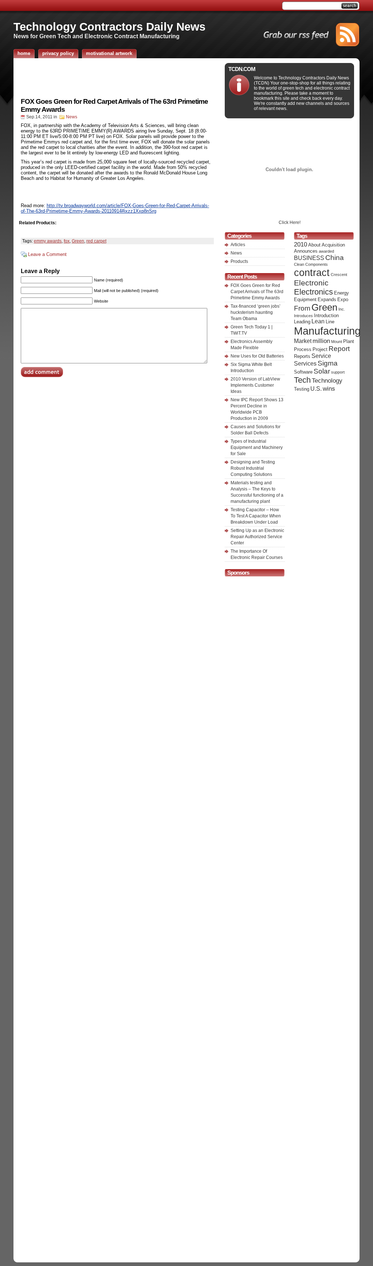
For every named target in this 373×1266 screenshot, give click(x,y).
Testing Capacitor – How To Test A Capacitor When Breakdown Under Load (256, 516)
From (302, 308)
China (334, 257)
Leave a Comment (47, 254)
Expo (342, 299)
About (314, 245)
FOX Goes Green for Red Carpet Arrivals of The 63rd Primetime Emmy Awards (257, 291)
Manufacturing (327, 331)
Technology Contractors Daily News (109, 26)
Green (78, 241)
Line (330, 321)
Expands (327, 299)
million (321, 340)
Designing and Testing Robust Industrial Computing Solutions (253, 468)
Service (321, 356)
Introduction (326, 315)
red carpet (96, 241)
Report (339, 348)
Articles (238, 244)
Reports (302, 356)
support (338, 372)
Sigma (328, 363)
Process (302, 349)
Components (316, 264)
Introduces (303, 315)
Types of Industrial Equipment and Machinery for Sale (257, 447)
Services (305, 363)
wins (329, 388)
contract (312, 272)
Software (303, 372)
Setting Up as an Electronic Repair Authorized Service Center (257, 536)
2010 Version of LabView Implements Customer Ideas (255, 385)
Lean (318, 321)
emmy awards (48, 241)
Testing (301, 389)
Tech (302, 379)
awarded (326, 251)
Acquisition (333, 245)
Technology (327, 380)
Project (320, 349)
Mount (336, 341)
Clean (299, 264)
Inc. (341, 309)
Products (239, 261)
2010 (300, 244)
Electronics (313, 291)
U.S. (316, 389)
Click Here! (290, 222)
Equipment (305, 299)
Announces (306, 251)
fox (67, 241)
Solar (322, 371)
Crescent (339, 274)
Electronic (311, 283)
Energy (341, 293)
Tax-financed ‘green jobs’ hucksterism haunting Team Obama (255, 312)
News (71, 116)
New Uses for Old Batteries (257, 356)
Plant (348, 341)
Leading (302, 321)
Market (302, 341)
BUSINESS (309, 258)
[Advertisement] (117, 77)
